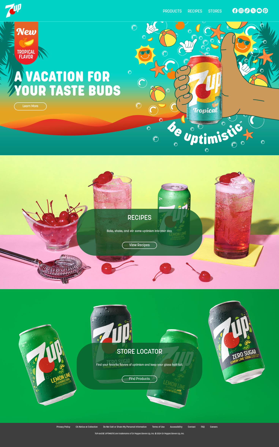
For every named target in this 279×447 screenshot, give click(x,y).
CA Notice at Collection (87, 427)
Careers (214, 427)
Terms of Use (158, 427)
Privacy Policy (63, 427)
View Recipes (139, 245)
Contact (191, 427)
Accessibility (176, 427)
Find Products (139, 379)
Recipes (195, 11)
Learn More (30, 106)
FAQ (203, 427)
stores (215, 11)
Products (172, 11)
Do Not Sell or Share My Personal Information (125, 427)
